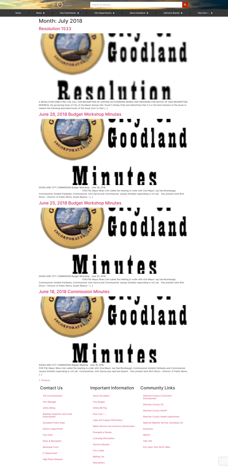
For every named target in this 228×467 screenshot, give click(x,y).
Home (18, 13)
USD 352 (147, 441)
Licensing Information (103, 438)
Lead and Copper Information (107, 420)
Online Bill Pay (100, 408)
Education (148, 428)
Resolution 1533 (55, 28)
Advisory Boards (171, 13)
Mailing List (98, 456)
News (39, 13)
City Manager (49, 401)
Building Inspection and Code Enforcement (57, 415)
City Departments (102, 13)
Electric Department (53, 428)
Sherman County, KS (153, 404)
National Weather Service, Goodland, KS (163, 422)
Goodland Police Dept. (54, 422)
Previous (44, 380)
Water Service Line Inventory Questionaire (114, 426)
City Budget (99, 401)
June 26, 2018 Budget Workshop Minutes (80, 114)
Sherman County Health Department (161, 416)
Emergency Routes (102, 432)
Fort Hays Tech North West (156, 447)
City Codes (98, 450)
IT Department (50, 453)
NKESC (146, 435)
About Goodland (137, 13)
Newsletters (99, 462)
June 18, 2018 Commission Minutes (74, 291)
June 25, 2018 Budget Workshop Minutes (80, 203)
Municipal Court (51, 447)
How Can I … (204, 13)
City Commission (68, 13)
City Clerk (48, 435)
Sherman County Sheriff (155, 410)
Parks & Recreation (52, 441)
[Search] (185, 5)
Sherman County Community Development (157, 397)
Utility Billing (49, 408)
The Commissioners (52, 395)
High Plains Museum (53, 459)
